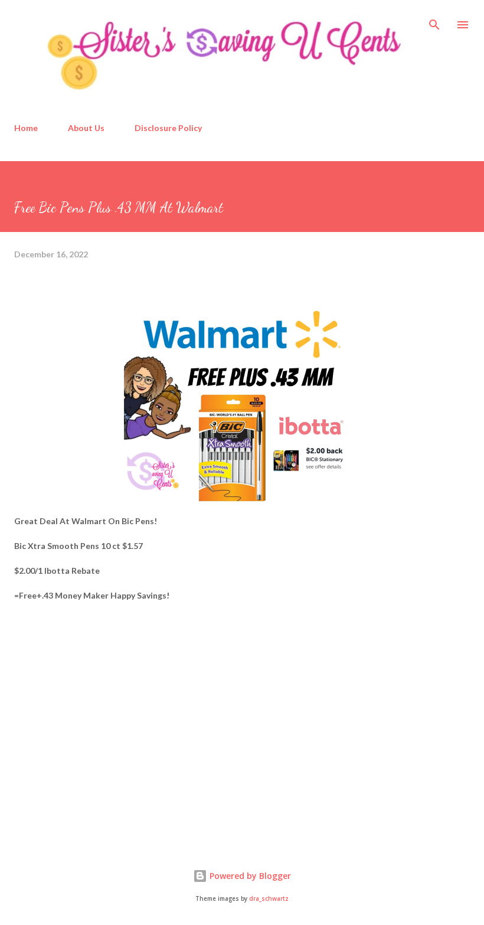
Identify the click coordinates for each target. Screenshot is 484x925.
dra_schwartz (269, 899)
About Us (86, 128)
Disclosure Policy (168, 128)
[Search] (434, 21)
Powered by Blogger (249, 875)
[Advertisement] (102, 742)
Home (26, 128)
